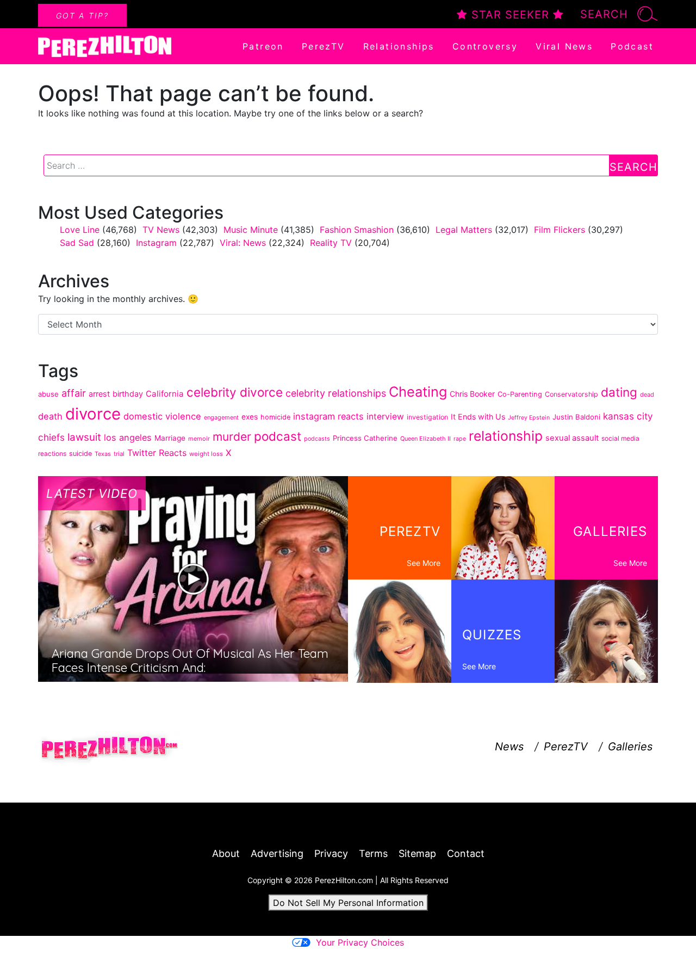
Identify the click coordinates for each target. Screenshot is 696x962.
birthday (128, 393)
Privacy (331, 853)
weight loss (206, 454)
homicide (275, 417)
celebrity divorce (235, 392)
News (509, 746)
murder (232, 436)
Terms (373, 853)
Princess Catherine (365, 438)
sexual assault (572, 438)
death (50, 416)
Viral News (564, 46)
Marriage (169, 438)
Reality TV (331, 242)
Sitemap (417, 853)
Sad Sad (77, 242)
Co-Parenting (520, 394)
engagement (221, 417)
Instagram (156, 242)
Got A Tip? (82, 15)
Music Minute (250, 229)
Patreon (263, 46)
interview (385, 416)
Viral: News (243, 242)
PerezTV (323, 46)
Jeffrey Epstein (529, 417)
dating (619, 392)
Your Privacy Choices (360, 942)
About (226, 853)
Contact (465, 853)
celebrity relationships (335, 393)
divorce (93, 413)
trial (119, 454)
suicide (80, 453)
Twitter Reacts (157, 452)
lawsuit (84, 437)
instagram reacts (328, 416)
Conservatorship (571, 394)
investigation (427, 417)
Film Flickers (559, 229)
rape (459, 438)
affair (73, 393)
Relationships (398, 46)
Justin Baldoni (576, 416)
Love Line (80, 229)
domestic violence (162, 416)
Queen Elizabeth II (425, 438)
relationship (506, 436)
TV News (160, 229)
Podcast (632, 46)
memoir (199, 438)
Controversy (485, 46)
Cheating (418, 391)
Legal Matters (464, 229)
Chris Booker (472, 393)
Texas (103, 454)
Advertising (277, 853)
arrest (99, 393)
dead (647, 394)
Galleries (630, 746)
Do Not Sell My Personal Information (348, 902)
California (165, 393)
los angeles (128, 437)
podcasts (317, 438)
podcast (277, 436)
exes (249, 416)
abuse (48, 394)
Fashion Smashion (357, 229)
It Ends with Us (478, 416)
